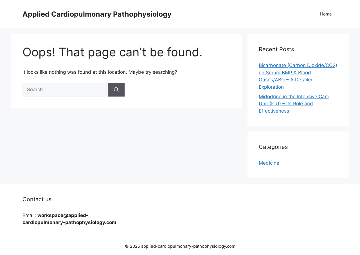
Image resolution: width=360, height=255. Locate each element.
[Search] (116, 90)
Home (326, 14)
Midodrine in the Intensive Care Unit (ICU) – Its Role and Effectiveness (294, 104)
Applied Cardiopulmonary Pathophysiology (97, 14)
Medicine (269, 163)
